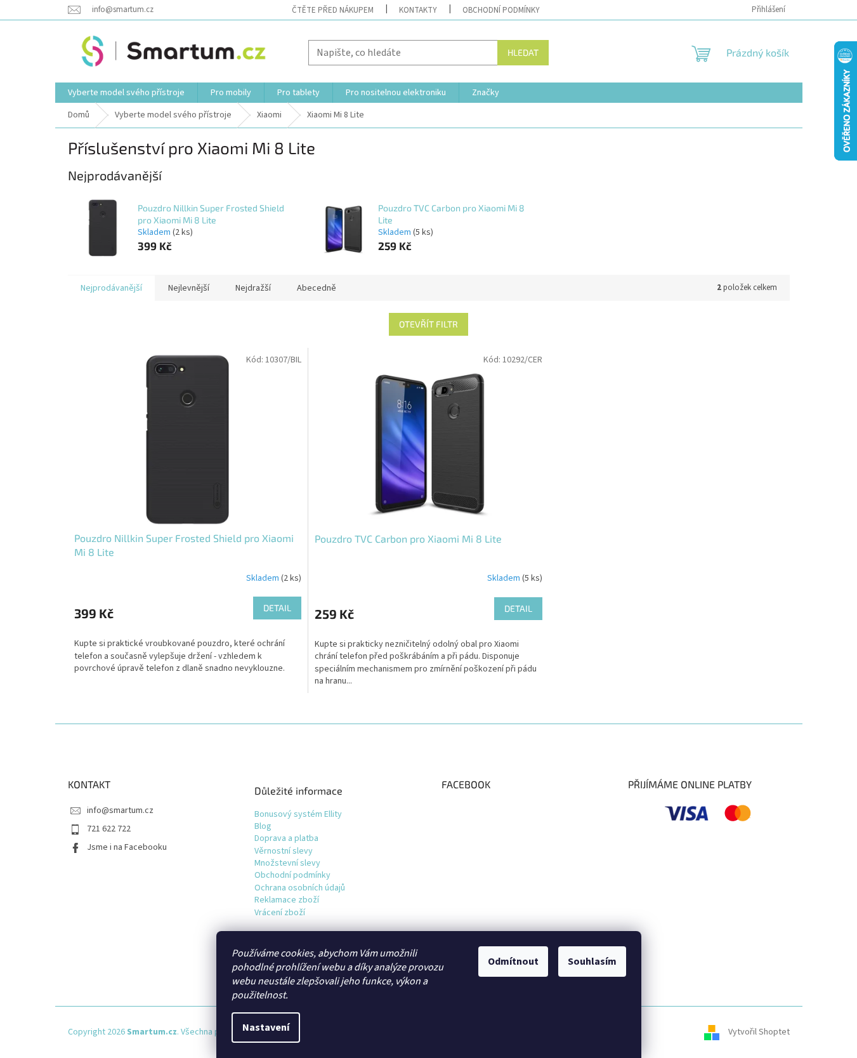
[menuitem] (126, 93)
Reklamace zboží (286, 900)
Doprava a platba (286, 839)
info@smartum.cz (120, 810)
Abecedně (316, 288)
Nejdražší (253, 288)
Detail (277, 607)
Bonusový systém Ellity (298, 815)
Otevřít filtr (428, 324)
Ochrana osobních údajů (299, 888)
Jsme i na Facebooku (127, 847)
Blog (262, 827)
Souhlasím (592, 962)
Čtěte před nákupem (333, 10)
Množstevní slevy (287, 863)
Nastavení (265, 1028)
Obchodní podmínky (501, 10)
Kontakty (418, 10)
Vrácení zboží (279, 913)
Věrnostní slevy (283, 851)
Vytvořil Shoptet (759, 1032)
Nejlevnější (188, 288)
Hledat (523, 52)
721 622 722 (109, 829)
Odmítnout (513, 962)
